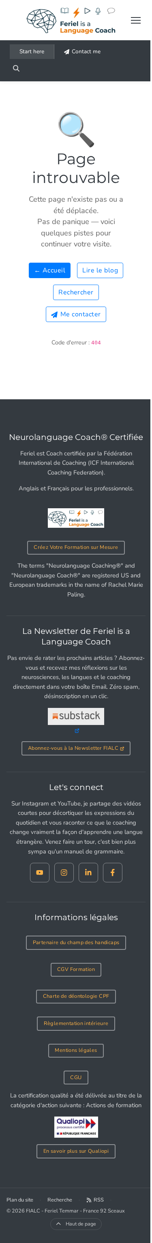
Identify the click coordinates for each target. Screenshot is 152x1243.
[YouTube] (39, 872)
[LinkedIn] (88, 872)
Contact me (86, 51)
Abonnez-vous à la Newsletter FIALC (73, 748)
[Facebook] (112, 872)
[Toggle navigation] (135, 20)
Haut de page (81, 1223)
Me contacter (80, 314)
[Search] (16, 68)
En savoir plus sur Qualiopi (76, 1151)
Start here (31, 51)
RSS (99, 1200)
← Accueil (49, 270)
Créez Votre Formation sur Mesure (76, 547)
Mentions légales (76, 1050)
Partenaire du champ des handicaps (76, 942)
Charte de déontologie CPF (76, 996)
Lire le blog (100, 270)
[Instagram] (64, 872)
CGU (75, 1077)
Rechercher (76, 292)
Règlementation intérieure (76, 1023)
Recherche (59, 1200)
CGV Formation (76, 969)
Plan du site (19, 1200)
